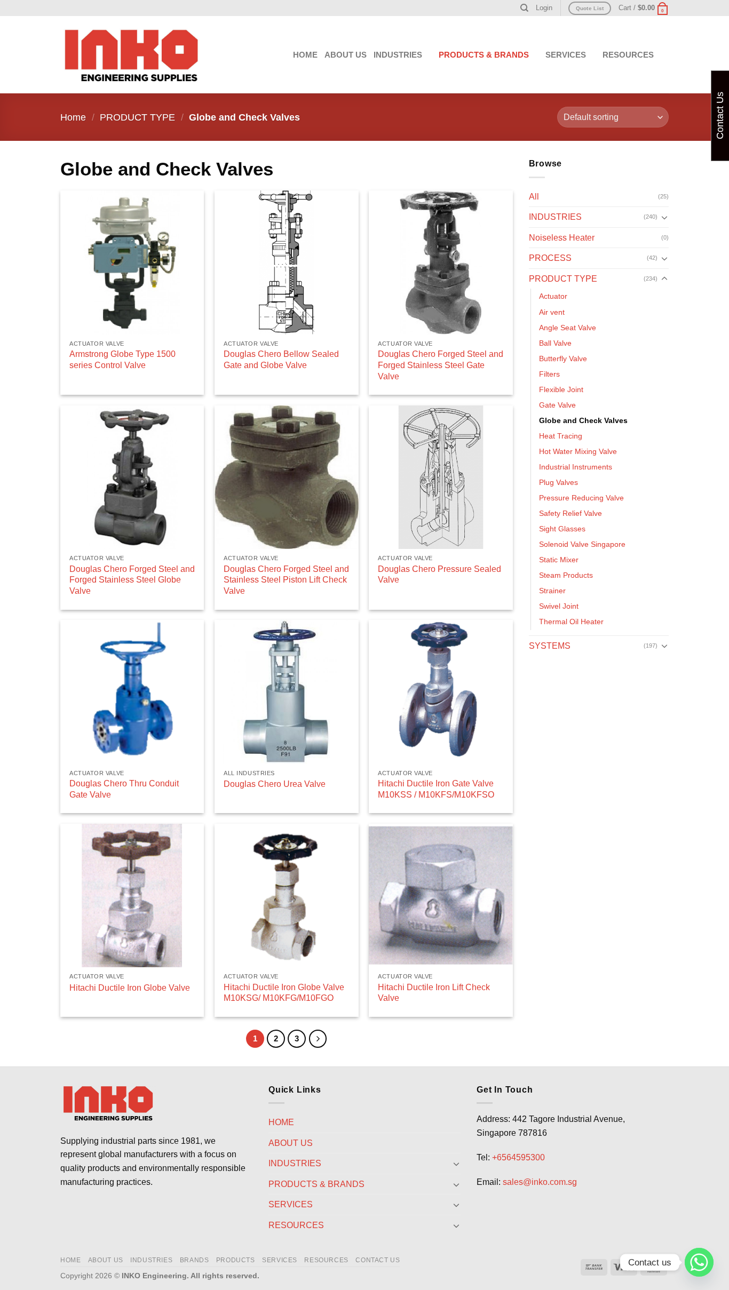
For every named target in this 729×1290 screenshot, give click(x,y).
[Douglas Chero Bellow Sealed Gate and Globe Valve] (287, 262)
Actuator (553, 296)
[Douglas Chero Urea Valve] (287, 692)
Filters (549, 374)
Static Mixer (559, 559)
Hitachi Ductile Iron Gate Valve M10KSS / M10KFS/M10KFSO (436, 789)
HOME (305, 54)
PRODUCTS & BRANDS (484, 54)
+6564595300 (518, 1157)
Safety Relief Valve (570, 513)
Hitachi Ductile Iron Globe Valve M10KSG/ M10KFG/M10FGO (284, 993)
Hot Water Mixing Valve (578, 451)
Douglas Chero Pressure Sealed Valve (439, 574)
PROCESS (550, 257)
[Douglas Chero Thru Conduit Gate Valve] (132, 692)
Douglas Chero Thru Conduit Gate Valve (124, 789)
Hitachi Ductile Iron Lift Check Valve (434, 993)
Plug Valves (558, 482)
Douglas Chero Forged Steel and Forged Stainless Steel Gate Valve (440, 365)
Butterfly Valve (563, 358)
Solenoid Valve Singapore (582, 544)
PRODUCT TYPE (137, 117)
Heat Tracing (560, 436)
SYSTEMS (549, 645)
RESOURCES (326, 1260)
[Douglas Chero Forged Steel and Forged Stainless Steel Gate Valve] (441, 262)
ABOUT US (345, 54)
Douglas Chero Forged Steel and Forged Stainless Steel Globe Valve (132, 580)
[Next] (318, 1039)
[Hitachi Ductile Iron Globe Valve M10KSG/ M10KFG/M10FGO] (287, 896)
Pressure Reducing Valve (581, 497)
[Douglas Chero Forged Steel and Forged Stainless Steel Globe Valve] (132, 477)
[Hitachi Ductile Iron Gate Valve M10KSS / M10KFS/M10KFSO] (441, 692)
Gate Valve (557, 405)
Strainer (552, 590)
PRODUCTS (235, 1260)
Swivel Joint (559, 606)
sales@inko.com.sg (540, 1182)
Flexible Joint (561, 389)
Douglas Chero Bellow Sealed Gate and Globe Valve (281, 359)
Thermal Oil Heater (571, 621)
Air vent (552, 312)
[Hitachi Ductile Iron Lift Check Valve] (441, 896)
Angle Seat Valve (567, 327)
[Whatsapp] (699, 1262)
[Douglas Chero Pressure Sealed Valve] (441, 477)
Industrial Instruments (575, 467)
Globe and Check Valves (583, 420)
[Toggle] (664, 217)
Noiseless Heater (562, 237)
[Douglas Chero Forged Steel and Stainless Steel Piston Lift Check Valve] (287, 477)
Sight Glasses (562, 528)
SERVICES (279, 1260)
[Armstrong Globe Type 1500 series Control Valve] (132, 262)
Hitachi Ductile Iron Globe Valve (129, 987)
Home (73, 117)
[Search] (524, 8)
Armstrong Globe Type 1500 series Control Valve (122, 359)
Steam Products (566, 575)
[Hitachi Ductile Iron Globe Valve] (132, 896)
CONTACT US (377, 1260)
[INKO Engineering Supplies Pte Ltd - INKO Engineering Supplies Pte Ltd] (131, 55)
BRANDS (194, 1260)
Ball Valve (555, 343)
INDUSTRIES (398, 54)
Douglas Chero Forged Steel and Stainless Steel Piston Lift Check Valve (286, 580)
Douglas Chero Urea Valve (275, 784)
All (534, 196)
